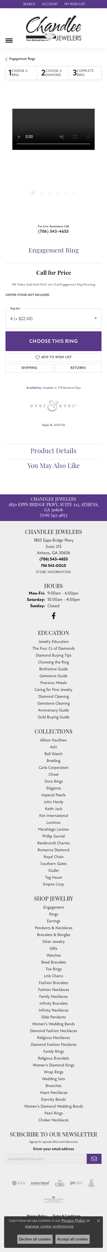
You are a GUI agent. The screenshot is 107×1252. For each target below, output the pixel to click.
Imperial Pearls (53, 795)
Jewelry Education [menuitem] (53, 641)
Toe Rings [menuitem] (54, 969)
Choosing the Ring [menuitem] (53, 662)
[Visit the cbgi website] (59, 1183)
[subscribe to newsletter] (94, 1159)
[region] (53, 157)
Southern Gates (53, 863)
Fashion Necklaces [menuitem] (53, 989)
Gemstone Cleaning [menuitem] (53, 703)
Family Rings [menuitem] (53, 1051)
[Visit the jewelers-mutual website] (40, 1183)
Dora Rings (53, 781)
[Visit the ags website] (53, 1199)
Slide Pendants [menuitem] (53, 1017)
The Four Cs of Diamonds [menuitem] (53, 648)
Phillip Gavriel (53, 836)
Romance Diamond (53, 850)
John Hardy (53, 802)
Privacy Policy (73, 1220)
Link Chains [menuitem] (53, 976)
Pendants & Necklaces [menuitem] (53, 928)
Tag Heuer (53, 877)
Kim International (53, 815)
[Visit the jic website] (91, 1183)
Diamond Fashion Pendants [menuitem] (54, 1044)
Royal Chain (54, 857)
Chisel (53, 774)
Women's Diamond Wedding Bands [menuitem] (53, 1106)
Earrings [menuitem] (53, 921)
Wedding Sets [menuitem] (53, 1079)
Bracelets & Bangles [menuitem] (53, 934)
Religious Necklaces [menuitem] (53, 1037)
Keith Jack (53, 808)
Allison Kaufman (53, 740)
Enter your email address (53, 1149)
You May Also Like (53, 466)
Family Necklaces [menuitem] (53, 996)
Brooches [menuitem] (53, 1085)
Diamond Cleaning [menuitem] (53, 696)
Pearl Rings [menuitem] (53, 1113)
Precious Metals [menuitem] (53, 682)
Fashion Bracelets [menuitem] (53, 983)
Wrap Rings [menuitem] (53, 1072)
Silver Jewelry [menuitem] (53, 941)
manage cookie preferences (49, 1226)
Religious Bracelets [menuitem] (53, 1058)
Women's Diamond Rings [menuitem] (53, 1065)
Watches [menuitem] (53, 955)
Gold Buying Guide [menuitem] (53, 717)
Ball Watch (53, 754)
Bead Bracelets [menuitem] (53, 962)
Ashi (53, 747)
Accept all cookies (72, 1239)
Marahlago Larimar (53, 829)
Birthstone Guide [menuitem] (53, 669)
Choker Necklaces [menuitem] (53, 1120)
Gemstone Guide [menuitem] (53, 676)
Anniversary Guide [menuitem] (53, 710)
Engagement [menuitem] (53, 907)
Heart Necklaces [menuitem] (53, 1092)
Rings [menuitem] (53, 914)
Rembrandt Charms (53, 843)
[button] (28, 4)
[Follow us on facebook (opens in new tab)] (54, 616)
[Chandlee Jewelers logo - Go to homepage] (53, 28)
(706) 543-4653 (53, 231)
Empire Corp (53, 884)
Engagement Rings (22, 59)
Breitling (53, 760)
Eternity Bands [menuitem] (53, 1099)
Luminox (53, 822)
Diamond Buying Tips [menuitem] (53, 655)
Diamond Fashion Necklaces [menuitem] (53, 1031)
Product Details (53, 451)
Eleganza (53, 788)
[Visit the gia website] (18, 1183)
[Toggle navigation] (9, 38)
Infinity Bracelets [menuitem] (54, 1003)
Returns (78, 368)
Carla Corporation (54, 767)
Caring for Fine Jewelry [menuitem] (53, 689)
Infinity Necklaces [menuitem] (54, 1010)
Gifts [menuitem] (53, 948)
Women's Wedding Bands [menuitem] (53, 1024)
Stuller (53, 870)
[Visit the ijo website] (76, 1183)
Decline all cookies (35, 1239)
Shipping (29, 368)
